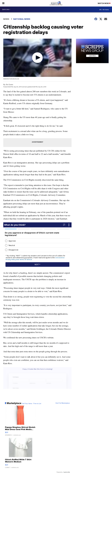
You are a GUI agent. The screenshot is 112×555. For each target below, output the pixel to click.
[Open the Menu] (3, 3)
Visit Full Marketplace (62, 403)
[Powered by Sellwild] (66, 472)
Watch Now (103, 3)
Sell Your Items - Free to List (31, 403)
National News (21, 19)
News (6, 19)
